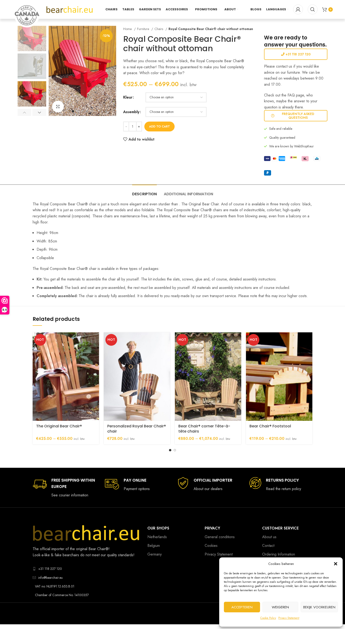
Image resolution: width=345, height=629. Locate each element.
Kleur (127, 97)
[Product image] (66, 376)
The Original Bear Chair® (59, 426)
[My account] (298, 9)
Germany (154, 554)
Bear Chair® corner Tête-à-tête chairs (204, 428)
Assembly (131, 112)
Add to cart (159, 126)
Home (128, 29)
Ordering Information (278, 554)
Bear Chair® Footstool (270, 426)
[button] (335, 563)
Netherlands (157, 537)
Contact (268, 545)
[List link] (86, 568)
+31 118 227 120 (298, 54)
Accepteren (242, 607)
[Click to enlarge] (58, 106)
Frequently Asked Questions (298, 115)
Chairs (159, 29)
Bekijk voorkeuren (319, 607)
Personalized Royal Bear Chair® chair (136, 428)
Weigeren (280, 607)
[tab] (144, 191)
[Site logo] (69, 9)
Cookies (211, 545)
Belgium (153, 545)
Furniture (143, 29)
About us (269, 537)
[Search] (312, 9)
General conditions (220, 537)
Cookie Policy (268, 618)
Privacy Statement (288, 618)
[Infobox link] (64, 487)
